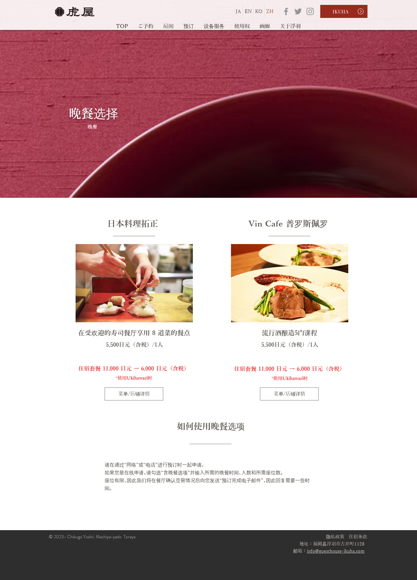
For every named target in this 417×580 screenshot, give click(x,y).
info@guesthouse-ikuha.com (336, 551)
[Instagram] (310, 11)
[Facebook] (286, 11)
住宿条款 (358, 536)
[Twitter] (298, 11)
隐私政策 (335, 536)
